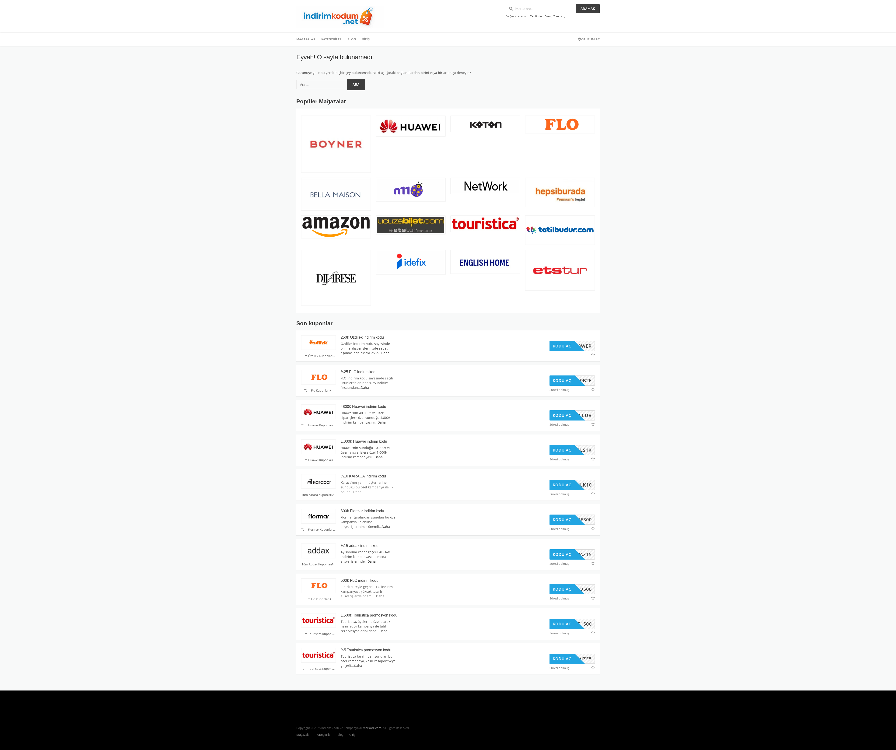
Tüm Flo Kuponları (316, 391)
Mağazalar (305, 39)
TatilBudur (536, 16)
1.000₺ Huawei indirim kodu (364, 441)
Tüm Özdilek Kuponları (316, 356)
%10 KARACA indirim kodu (363, 476)
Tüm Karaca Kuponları (316, 495)
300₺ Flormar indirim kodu (362, 511)
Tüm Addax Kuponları (317, 564)
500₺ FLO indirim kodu (359, 580)
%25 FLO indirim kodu (359, 372)
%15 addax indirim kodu (361, 546)
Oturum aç (590, 39)
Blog (351, 39)
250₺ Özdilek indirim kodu (362, 337)
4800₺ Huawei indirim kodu (363, 407)
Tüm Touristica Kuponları (318, 634)
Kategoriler (331, 39)
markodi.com (372, 728)
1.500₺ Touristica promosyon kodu (369, 615)
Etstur (548, 16)
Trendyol (558, 16)
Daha (385, 353)
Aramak (588, 9)
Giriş (366, 39)
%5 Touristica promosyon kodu (366, 650)
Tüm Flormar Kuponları (317, 530)
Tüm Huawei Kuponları (317, 425)
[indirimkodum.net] (340, 16)
